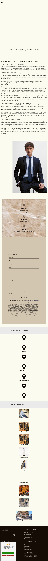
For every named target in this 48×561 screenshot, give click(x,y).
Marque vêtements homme (30, 555)
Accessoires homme (28, 553)
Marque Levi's (27, 546)
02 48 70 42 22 (24, 221)
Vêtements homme (28, 552)
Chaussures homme (28, 544)
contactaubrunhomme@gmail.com (24, 231)
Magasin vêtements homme (30, 556)
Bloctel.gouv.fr (25, 317)
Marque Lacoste (28, 549)
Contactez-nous (33, 137)
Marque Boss (27, 558)
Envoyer (25, 297)
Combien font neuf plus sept (15, 274)
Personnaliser (8, 558)
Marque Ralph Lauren (29, 550)
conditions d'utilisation (19, 302)
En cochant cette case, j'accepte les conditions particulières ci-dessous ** (23, 292)
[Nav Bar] (2, 2)
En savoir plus (17, 136)
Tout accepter (8, 553)
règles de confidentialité (33, 300)
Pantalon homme (28, 547)
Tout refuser (8, 555)
